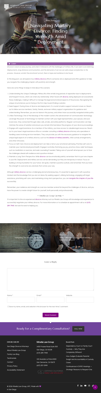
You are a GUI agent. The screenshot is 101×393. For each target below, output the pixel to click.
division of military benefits (59, 138)
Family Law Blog (13, 354)
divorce (65, 97)
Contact (10, 362)
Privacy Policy (12, 366)
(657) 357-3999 (42, 365)
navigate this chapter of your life (81, 178)
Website (69, 295)
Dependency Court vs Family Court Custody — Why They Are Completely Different (79, 349)
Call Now (78, 329)
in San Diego (11, 389)
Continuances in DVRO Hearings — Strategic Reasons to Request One (79, 368)
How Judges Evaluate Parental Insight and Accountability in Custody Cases (80, 359)
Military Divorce (50, 20)
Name (10, 295)
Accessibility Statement (16, 370)
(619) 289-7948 (42, 353)
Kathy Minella (39, 47)
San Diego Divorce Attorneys (18, 346)
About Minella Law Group (16, 350)
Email (39, 295)
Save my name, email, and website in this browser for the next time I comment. (38, 307)
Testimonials (11, 358)
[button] (97, 6)
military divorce (40, 79)
